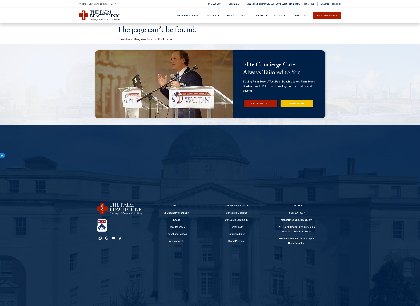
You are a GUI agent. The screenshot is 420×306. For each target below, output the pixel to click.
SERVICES (210, 15)
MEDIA (260, 15)
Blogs (278, 15)
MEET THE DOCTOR (188, 15)
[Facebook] (100, 238)
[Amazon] (119, 238)
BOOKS (230, 15)
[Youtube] (113, 238)
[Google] (106, 238)
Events (245, 15)
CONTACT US (299, 15)
